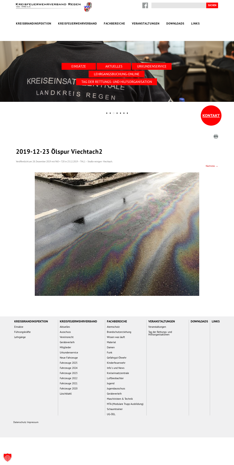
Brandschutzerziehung (119, 332)
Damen (111, 347)
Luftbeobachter (115, 378)
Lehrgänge (20, 337)
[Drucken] (216, 136)
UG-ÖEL (111, 414)
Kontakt (211, 115)
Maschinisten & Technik (120, 398)
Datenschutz (19, 422)
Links (195, 23)
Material (111, 342)
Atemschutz (113, 326)
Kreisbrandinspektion (33, 23)
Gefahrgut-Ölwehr (116, 357)
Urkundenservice (152, 66)
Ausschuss (65, 332)
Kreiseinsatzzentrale (118, 373)
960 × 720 (60, 161)
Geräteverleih (67, 342)
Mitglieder (65, 347)
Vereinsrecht (66, 337)
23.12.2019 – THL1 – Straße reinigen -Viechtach (89, 161)
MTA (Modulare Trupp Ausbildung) (125, 404)
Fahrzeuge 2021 (68, 383)
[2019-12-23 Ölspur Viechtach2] (117, 234)
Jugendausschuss (116, 388)
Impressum (32, 422)
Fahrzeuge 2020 (68, 388)
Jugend (110, 383)
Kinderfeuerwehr (116, 362)
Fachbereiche (114, 23)
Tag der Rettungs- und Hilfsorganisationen (160, 333)
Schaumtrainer (115, 409)
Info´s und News (115, 368)
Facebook (145, 5)
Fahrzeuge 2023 (68, 373)
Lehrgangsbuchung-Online (116, 74)
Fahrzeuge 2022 (68, 378)
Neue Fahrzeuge (69, 357)
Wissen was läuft (116, 337)
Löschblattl (66, 393)
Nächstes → (212, 165)
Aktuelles (113, 66)
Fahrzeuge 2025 (68, 362)
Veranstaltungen (145, 23)
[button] (7, 457)
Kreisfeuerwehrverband (77, 23)
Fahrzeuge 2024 (68, 368)
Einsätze (78, 66)
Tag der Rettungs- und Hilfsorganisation (116, 82)
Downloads (175, 23)
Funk (109, 352)
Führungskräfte (22, 332)
